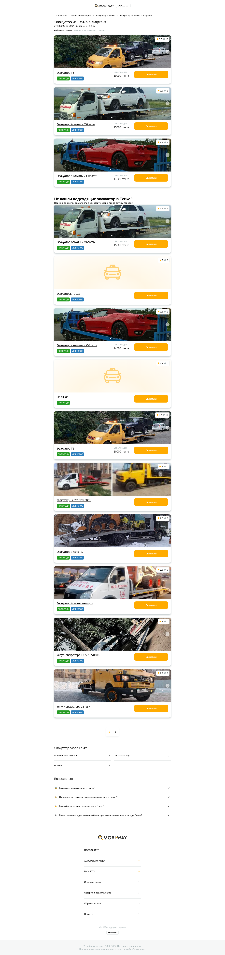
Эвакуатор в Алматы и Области (77, 176)
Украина (112, 932)
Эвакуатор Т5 (65, 72)
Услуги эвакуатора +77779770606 (78, 655)
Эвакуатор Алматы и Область (76, 124)
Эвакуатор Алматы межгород (75, 603)
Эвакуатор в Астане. (70, 551)
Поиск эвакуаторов (81, 15)
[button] (110, 65)
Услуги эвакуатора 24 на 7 (73, 706)
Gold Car (62, 397)
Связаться (151, 74)
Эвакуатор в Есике (105, 15)
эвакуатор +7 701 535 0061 (74, 500)
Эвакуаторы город (68, 293)
